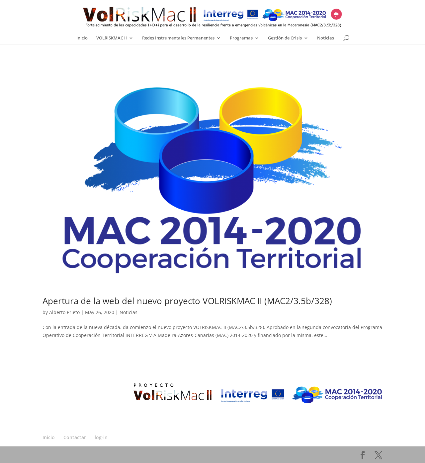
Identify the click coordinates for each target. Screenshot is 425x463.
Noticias (325, 38)
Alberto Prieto (64, 312)
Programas (241, 38)
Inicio (82, 38)
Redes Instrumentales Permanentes (178, 38)
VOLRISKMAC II (111, 38)
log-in (101, 437)
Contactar (74, 437)
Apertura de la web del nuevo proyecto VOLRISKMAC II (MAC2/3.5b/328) (187, 301)
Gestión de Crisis (285, 38)
